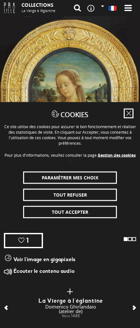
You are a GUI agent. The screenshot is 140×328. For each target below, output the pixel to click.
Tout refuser (70, 194)
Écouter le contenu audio (43, 271)
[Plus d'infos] (70, 292)
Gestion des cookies (117, 155)
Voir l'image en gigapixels (43, 259)
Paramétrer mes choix (70, 177)
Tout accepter (70, 212)
